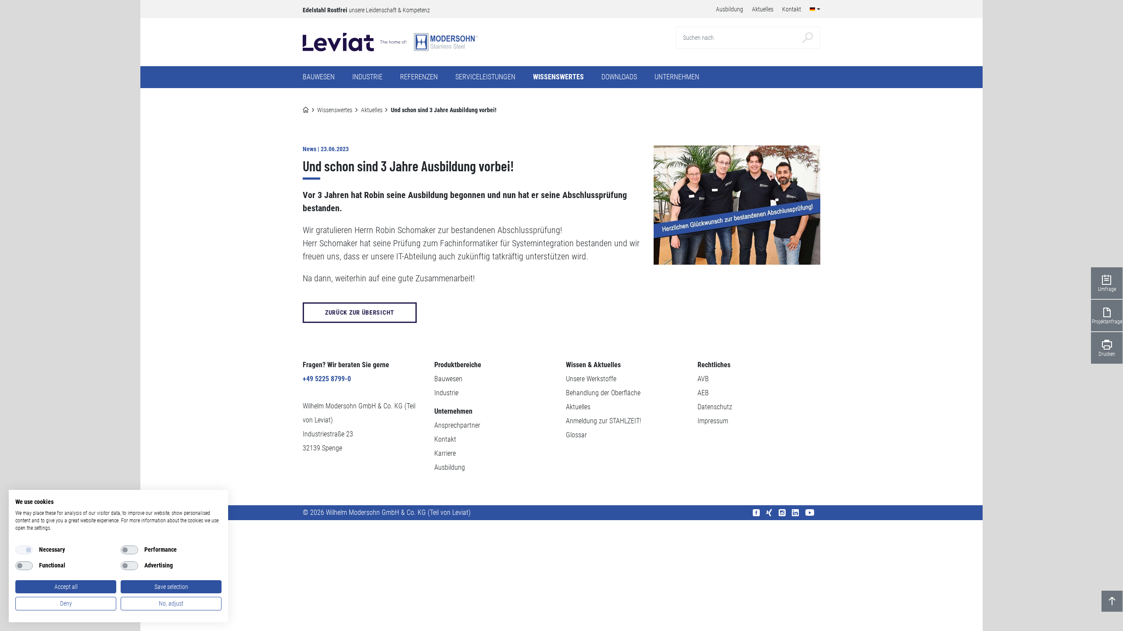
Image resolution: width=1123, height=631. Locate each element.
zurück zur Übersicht (359, 312)
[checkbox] (24, 550)
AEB (703, 393)
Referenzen (419, 77)
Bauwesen (448, 379)
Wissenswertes (334, 109)
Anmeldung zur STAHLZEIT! (603, 421)
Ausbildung (449, 467)
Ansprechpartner (457, 425)
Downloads (619, 77)
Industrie (446, 393)
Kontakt (445, 439)
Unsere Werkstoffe (591, 379)
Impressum (712, 421)
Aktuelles (372, 109)
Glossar (576, 435)
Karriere (445, 453)
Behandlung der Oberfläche (603, 393)
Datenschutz (714, 407)
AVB (703, 379)
